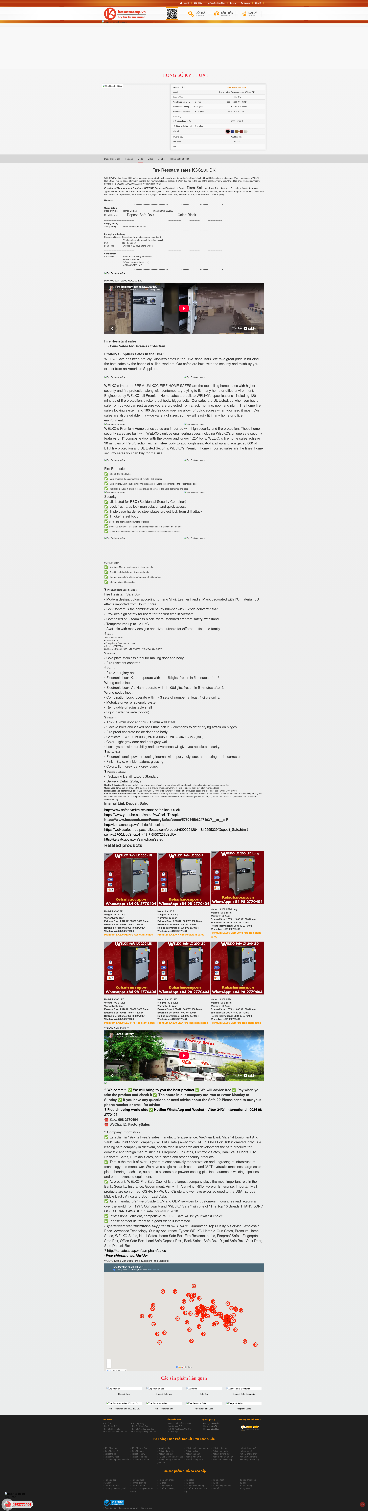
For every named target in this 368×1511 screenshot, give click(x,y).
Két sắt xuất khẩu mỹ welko (179, 1423)
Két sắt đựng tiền (166, 1450)
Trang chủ (185, 3)
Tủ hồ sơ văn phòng (195, 1485)
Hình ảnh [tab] (128, 158)
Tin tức (233, 3)
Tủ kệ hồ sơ (245, 1488)
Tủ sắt (243, 1482)
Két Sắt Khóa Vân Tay (223, 1456)
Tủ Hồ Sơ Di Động (167, 1488)
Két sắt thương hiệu (222, 1453)
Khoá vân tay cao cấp (222, 1459)
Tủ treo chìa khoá (248, 1479)
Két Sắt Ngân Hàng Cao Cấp (144, 1431)
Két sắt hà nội (138, 1450)
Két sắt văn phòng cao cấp (117, 1459)
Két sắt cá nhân (193, 1453)
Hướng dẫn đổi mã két (216, 3)
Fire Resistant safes (164, 1408)
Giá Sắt (216, 1488)
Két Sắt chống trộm (194, 1459)
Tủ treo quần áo (139, 1482)
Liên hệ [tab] (161, 158)
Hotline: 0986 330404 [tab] (179, 158)
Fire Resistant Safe (204, 1408)
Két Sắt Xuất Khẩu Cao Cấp (179, 1428)
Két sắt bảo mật (166, 1453)
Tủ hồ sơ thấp (138, 1479)
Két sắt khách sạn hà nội (197, 1448)
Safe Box (204, 1393)
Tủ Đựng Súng (138, 1423)
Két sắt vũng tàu (220, 1448)
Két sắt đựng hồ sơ (140, 1459)
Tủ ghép (162, 1482)
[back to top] (362, 1504)
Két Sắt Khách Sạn (140, 1426)
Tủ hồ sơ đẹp (110, 1479)
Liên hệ (258, 3)
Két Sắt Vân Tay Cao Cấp (143, 1428)
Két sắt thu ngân (112, 1456)
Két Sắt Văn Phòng (176, 1426)
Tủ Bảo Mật (173, 1431)
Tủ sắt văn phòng (167, 1479)
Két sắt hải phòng (139, 1448)
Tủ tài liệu (190, 1479)
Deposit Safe (124, 1393)
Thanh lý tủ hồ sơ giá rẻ (115, 1488)
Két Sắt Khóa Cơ (193, 1456)
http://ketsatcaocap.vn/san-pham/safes (136, 1250)
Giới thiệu (198, 3)
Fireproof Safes (244, 1408)
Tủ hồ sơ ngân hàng (222, 1485)
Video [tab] (150, 158)
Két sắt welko (192, 1450)
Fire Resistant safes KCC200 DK (124, 1408)
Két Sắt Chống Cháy (112, 1428)
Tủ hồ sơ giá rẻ (165, 1485)
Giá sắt (108, 1482)
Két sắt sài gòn (111, 1448)
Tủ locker (190, 1482)
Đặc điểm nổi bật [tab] (112, 158)
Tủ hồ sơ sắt (218, 1479)
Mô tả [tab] (140, 158)
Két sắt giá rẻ (246, 1450)
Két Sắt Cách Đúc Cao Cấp (115, 1431)
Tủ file (215, 1482)
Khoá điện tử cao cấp (249, 1459)
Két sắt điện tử (111, 1450)
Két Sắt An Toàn (111, 1426)
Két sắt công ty (138, 1453)
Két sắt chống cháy (248, 1453)
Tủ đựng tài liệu (112, 1485)
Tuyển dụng (245, 3)
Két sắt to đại (110, 1453)
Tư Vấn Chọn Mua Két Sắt (171, 1456)
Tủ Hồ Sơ (108, 1423)
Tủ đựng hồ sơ (138, 1485)
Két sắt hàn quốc (220, 1450)
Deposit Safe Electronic (244, 1393)
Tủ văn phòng (246, 1485)
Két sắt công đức (139, 1456)
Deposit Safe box (164, 1393)
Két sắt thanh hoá (248, 1448)
